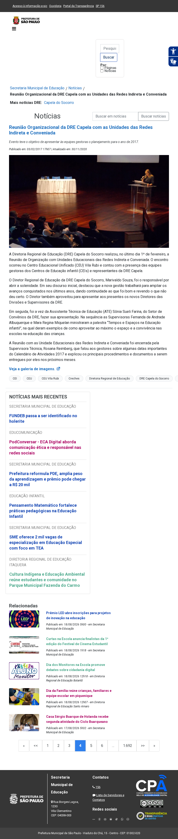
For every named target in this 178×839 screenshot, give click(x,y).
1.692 (127, 745)
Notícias (110, 70)
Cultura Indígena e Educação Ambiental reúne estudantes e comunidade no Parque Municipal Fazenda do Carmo (47, 580)
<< (36, 745)
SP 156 (100, 6)
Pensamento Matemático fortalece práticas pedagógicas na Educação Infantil (43, 511)
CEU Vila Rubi (50, 378)
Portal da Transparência (78, 6)
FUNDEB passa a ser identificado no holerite (43, 418)
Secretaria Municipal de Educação (37, 88)
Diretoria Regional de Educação (109, 378)
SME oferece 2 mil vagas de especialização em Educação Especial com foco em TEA (45, 542)
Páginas (110, 67)
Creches (74, 378)
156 (97, 787)
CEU (29, 378)
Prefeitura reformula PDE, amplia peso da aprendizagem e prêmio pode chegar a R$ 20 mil (47, 479)
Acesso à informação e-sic (30, 6)
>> (143, 745)
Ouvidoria (55, 6)
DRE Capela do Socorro (154, 378)
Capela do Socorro (59, 102)
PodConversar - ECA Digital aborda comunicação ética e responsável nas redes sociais (45, 447)
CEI (15, 378)
